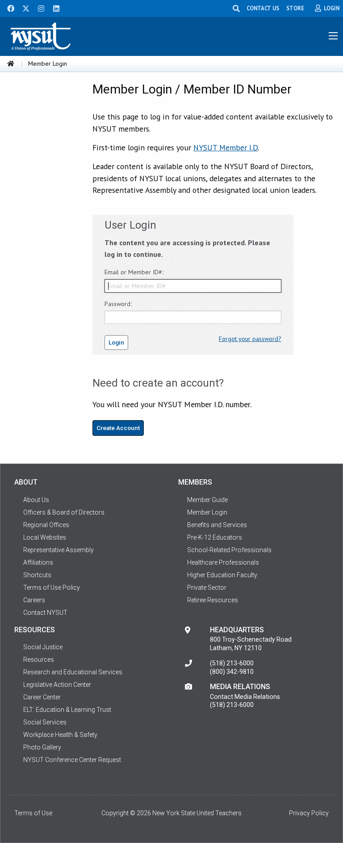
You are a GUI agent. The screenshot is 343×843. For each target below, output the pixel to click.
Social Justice (43, 647)
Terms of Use (33, 813)
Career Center (42, 697)
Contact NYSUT (45, 612)
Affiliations (38, 562)
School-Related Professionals (229, 549)
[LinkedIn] (53, 7)
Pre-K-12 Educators (214, 537)
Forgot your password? (250, 339)
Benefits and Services (217, 524)
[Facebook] (7, 7)
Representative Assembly (58, 549)
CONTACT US (263, 8)
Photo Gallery (42, 747)
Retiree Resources (212, 600)
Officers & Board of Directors (64, 512)
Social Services (45, 722)
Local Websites (44, 537)
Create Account (118, 427)
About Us (36, 499)
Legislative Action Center (57, 684)
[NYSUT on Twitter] (22, 7)
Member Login (207, 512)
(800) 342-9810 (232, 671)
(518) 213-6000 (232, 663)
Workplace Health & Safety (60, 734)
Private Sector (206, 587)
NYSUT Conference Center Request (72, 759)
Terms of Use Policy (51, 587)
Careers (34, 600)
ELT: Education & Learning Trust (67, 709)
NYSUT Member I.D (225, 147)
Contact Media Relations (245, 696)
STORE (295, 8)
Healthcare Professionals (223, 562)
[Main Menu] (333, 35)
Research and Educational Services (72, 672)
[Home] (10, 64)
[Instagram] (38, 7)
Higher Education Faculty (222, 575)
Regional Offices (46, 524)
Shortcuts (37, 575)
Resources (38, 659)
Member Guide (207, 499)
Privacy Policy (309, 813)
